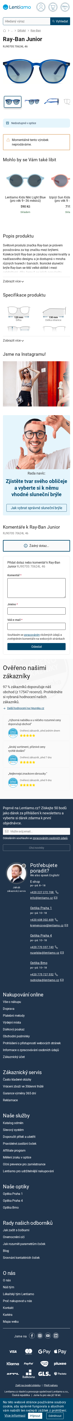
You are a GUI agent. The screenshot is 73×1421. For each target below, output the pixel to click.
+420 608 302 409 (42, 920)
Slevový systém (13, 1130)
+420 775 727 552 (42, 974)
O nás (7, 1280)
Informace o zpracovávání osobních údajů (31, 1050)
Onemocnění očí (14, 1237)
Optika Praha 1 (41, 908)
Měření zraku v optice (17, 1157)
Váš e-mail (14, 620)
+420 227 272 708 (42, 892)
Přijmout (35, 1416)
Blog (6, 1251)
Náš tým (8, 1287)
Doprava (8, 1008)
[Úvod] (4, 30)
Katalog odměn (13, 1123)
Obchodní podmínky (16, 1036)
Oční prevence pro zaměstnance (24, 1164)
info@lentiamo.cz (41, 898)
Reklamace (10, 1100)
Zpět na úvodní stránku (27, 1385)
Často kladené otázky (17, 1079)
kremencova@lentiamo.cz (47, 925)
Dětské (22, 30)
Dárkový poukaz (14, 1029)
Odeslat (36, 646)
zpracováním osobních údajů (50, 838)
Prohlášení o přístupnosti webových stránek (32, 1043)
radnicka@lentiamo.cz (44, 980)
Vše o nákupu (12, 1002)
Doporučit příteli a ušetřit (19, 1136)
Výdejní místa (12, 1022)
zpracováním (32, 635)
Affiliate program (14, 1150)
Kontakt (8, 1308)
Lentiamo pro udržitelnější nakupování (28, 1171)
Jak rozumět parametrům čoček (24, 1244)
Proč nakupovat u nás (17, 1301)
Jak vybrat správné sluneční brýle (36, 507)
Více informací (15, 1415)
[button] (12, 102)
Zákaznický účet (14, 1057)
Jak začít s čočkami (16, 1230)
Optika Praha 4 (41, 935)
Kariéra (7, 1314)
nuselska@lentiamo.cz (44, 953)
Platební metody (14, 1015)
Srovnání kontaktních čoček (21, 1257)
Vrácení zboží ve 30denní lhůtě (23, 1086)
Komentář (14, 575)
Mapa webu (11, 1321)
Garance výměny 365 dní (19, 1093)
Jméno (12, 604)
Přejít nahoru (51, 1385)
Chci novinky (36, 847)
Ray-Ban (36, 30)
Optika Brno (38, 963)
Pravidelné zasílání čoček (19, 1143)
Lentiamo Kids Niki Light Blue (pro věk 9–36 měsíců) (25, 199)
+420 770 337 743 (42, 947)
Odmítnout (55, 1416)
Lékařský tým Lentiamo (18, 1294)
